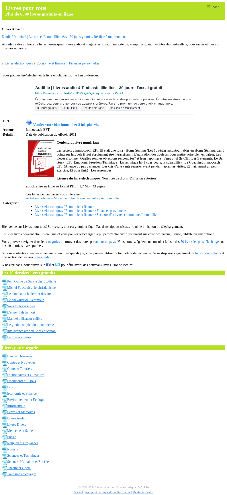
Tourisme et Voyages (21, 474)
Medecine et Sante (20, 431)
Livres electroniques (19, 63)
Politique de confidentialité (114, 492)
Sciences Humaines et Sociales (28, 462)
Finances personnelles (84, 63)
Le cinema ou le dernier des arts (29, 294)
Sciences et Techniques (23, 455)
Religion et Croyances (22, 443)
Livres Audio (16, 418)
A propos (90, 492)
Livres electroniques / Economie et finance (64, 207)
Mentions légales (143, 492)
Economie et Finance (22, 393)
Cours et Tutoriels (19, 368)
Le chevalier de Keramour (25, 300)
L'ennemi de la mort (21, 312)
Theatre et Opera (19, 468)
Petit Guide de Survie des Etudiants (32, 281)
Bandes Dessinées (19, 356)
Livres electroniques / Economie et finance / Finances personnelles (81, 210)
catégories (53, 242)
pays (112, 242)
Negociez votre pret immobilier (99, 198)
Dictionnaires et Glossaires (25, 375)
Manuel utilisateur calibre (24, 318)
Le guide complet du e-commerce (30, 325)
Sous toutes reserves (21, 306)
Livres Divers (16, 424)
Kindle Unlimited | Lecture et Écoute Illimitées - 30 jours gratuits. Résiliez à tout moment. (64, 37)
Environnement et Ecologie (26, 399)
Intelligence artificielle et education (31, 331)
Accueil (78, 492)
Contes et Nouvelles (21, 362)
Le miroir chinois (19, 337)
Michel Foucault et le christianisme (31, 287)
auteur (99, 242)
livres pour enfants (208, 253)
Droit (10, 387)
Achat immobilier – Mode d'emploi (50, 198)
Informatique (16, 406)
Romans (13, 449)
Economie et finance (51, 63)
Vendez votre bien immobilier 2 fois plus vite (66, 125)
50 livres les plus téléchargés (200, 242)
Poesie (11, 437)
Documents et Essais (21, 381)
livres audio (42, 257)
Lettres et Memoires (21, 412)
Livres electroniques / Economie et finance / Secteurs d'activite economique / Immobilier (96, 214)
